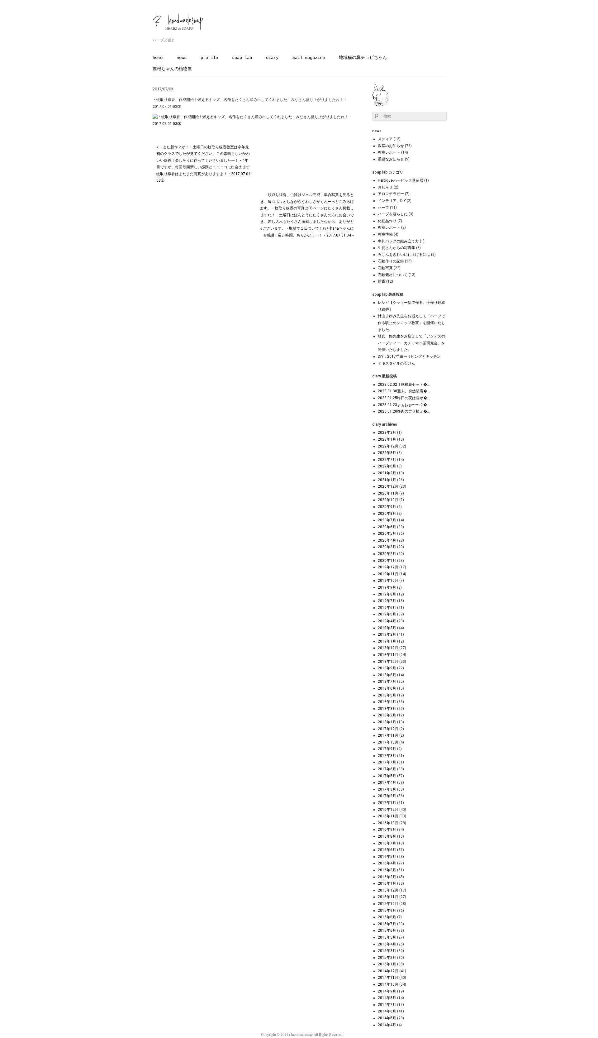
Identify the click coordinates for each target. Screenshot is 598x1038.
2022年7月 (387, 459)
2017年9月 (387, 749)
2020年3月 (387, 547)
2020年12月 (388, 486)
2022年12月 (388, 446)
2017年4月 (387, 782)
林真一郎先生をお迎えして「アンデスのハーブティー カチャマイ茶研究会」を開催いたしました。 (411, 343)
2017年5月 (387, 776)
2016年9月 (387, 829)
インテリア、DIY (392, 201)
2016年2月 (387, 877)
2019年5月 (387, 614)
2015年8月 (387, 917)
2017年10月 (388, 742)
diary (272, 57)
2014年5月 (387, 1018)
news (182, 57)
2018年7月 (387, 681)
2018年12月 (388, 648)
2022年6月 (387, 466)
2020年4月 (387, 540)
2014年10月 (388, 984)
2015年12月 (388, 890)
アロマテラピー (391, 194)
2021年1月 (387, 480)
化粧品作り (387, 221)
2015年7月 (387, 924)
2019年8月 (387, 594)
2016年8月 (387, 836)
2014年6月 (387, 1011)
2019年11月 (388, 574)
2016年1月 (387, 883)
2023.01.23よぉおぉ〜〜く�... (404, 405)
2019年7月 (387, 601)
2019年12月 (388, 567)
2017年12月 (388, 729)
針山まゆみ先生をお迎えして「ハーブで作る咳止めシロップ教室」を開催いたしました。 (411, 323)
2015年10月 (388, 904)
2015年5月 (387, 937)
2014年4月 (387, 1025)
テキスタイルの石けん (396, 363)
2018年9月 (387, 668)
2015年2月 (387, 957)
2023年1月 (387, 439)
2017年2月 (387, 796)
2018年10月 (388, 661)
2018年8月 (387, 675)
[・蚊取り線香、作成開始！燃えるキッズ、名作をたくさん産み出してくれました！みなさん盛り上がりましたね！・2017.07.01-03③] (255, 124)
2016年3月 (387, 870)
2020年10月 (388, 500)
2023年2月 (387, 432)
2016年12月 (388, 809)
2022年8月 (387, 453)
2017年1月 (387, 803)
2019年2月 (387, 634)
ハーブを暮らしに (393, 214)
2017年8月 (387, 755)
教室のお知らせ (391, 146)
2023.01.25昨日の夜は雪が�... (404, 398)
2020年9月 (387, 507)
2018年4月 (387, 702)
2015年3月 (387, 951)
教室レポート (389, 152)
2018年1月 (387, 722)
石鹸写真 (385, 268)
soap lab (242, 57)
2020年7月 (387, 520)
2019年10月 (388, 580)
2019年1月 (387, 641)
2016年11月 (388, 816)
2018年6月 (387, 688)
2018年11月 (388, 655)
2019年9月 (387, 587)
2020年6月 (387, 527)
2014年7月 (387, 1004)
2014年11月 (388, 977)
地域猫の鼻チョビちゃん (363, 57)
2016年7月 (387, 843)
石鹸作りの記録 (391, 261)
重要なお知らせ (391, 159)
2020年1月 (387, 560)
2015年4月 (387, 944)
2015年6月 (387, 930)
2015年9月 (387, 910)
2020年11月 (388, 493)
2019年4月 (387, 621)
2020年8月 (387, 513)
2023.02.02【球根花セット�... (404, 384)
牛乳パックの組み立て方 (398, 241)
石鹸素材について (393, 275)
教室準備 (385, 234)
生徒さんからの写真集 (396, 248)
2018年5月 (387, 695)
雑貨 (381, 281)
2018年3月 (387, 708)
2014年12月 (388, 971)
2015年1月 (387, 964)
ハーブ (383, 207)
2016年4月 (387, 863)
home (158, 57)
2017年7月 (387, 762)
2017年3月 (387, 789)
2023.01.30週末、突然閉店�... (404, 391)
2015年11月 (388, 897)
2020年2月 (387, 554)
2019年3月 (387, 628)
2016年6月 (387, 850)
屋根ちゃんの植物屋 (172, 68)
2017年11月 (388, 735)
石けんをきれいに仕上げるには (404, 254)
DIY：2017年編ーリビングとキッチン (409, 356)
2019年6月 (387, 607)
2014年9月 (387, 991)
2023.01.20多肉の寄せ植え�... (404, 411)
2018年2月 (387, 715)
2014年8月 (387, 998)
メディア (385, 139)
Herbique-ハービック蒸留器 (400, 180)
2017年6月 (387, 769)
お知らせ (385, 187)
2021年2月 (387, 473)
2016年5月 (387, 856)
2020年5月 (387, 533)
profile (209, 57)
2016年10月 (388, 823)
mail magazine (308, 57)
